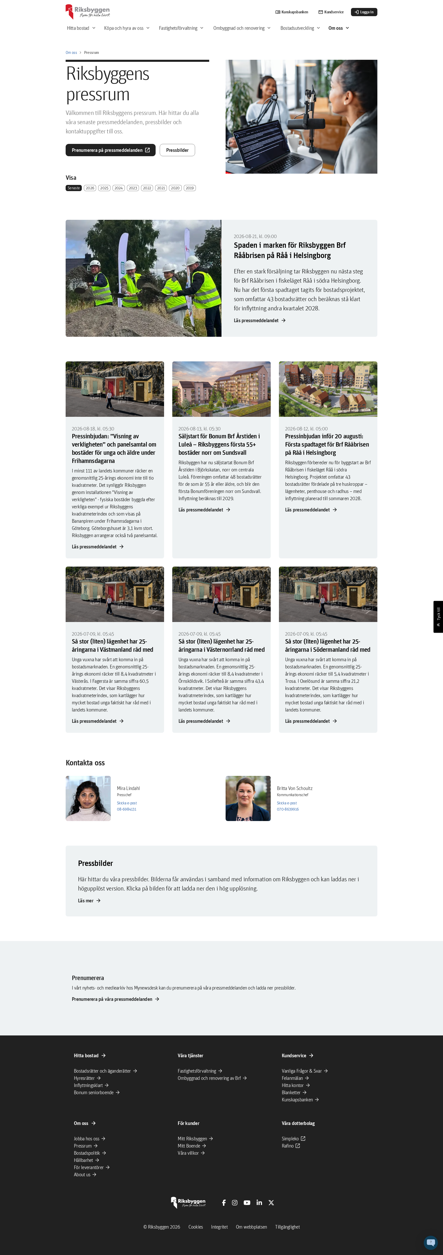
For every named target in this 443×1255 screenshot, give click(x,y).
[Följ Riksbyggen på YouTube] (247, 1203)
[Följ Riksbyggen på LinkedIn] (259, 1203)
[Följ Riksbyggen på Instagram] (234, 1203)
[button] (431, 1243)
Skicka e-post (127, 803)
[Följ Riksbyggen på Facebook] (224, 1203)
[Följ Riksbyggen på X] (271, 1203)
